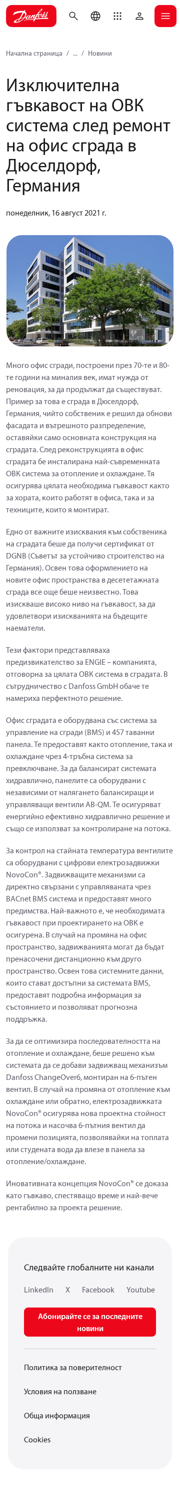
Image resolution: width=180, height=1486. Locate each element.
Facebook (98, 1289)
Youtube (140, 1289)
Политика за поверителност (73, 1367)
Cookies (37, 1439)
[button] (117, 16)
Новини (100, 53)
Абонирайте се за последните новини (90, 1322)
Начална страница (34, 53)
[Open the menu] (165, 16)
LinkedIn (39, 1289)
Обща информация (57, 1415)
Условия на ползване (60, 1391)
